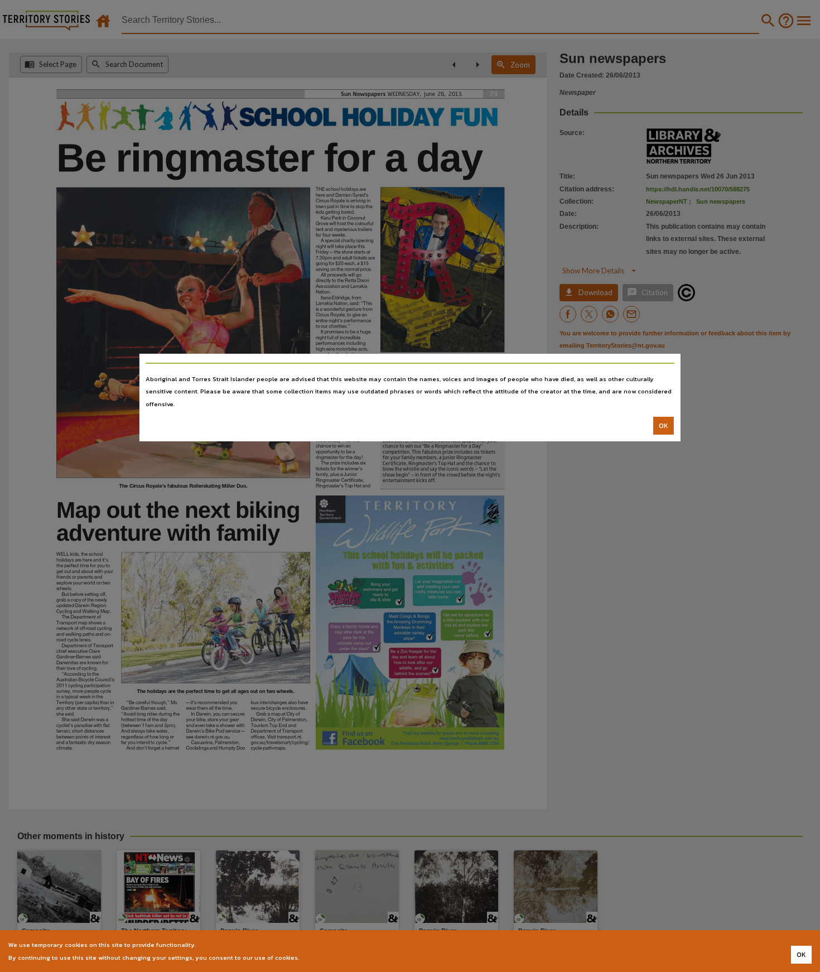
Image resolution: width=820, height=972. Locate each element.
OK (663, 426)
